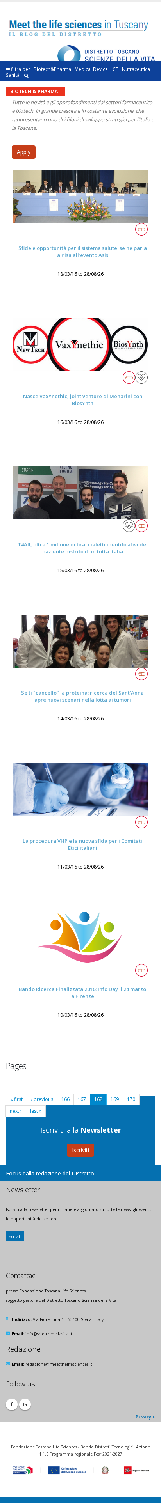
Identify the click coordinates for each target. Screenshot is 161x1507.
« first (16, 1099)
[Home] (81, 28)
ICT (114, 69)
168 (98, 1099)
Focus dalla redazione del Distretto (50, 1173)
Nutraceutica (136, 69)
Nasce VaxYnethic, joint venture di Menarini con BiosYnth (82, 400)
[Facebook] (12, 1404)
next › (16, 1111)
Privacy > (145, 1417)
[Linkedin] (25, 1404)
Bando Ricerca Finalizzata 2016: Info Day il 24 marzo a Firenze (82, 993)
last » (35, 1111)
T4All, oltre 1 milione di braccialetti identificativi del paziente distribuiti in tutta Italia (83, 548)
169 (115, 1099)
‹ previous (42, 1099)
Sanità (13, 75)
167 (82, 1099)
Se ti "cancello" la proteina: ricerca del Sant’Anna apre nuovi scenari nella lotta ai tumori (82, 696)
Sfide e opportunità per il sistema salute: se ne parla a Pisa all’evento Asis (82, 252)
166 (65, 1099)
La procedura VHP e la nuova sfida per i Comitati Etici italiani (82, 844)
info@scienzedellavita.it (48, 1334)
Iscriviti (80, 1150)
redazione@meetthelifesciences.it (58, 1364)
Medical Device (91, 69)
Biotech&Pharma (52, 69)
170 (131, 1099)
